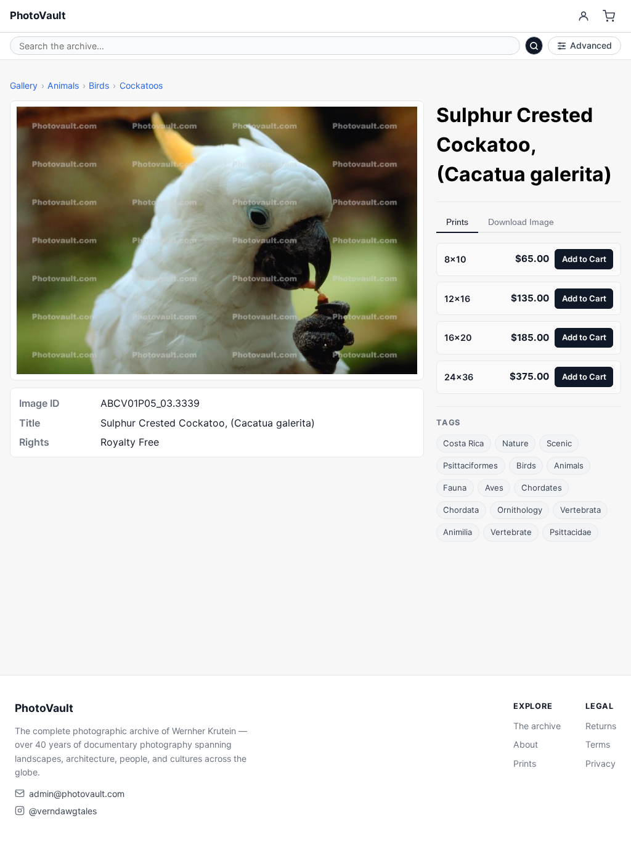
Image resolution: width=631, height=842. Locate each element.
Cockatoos (141, 85)
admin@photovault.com (76, 793)
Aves (494, 488)
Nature (515, 443)
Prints (457, 222)
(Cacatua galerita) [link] (524, 174)
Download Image (521, 222)
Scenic (559, 443)
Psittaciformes (470, 465)
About (525, 744)
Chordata (461, 510)
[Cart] (609, 16)
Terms (597, 744)
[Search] (534, 45)
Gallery (24, 85)
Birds (99, 85)
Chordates (541, 488)
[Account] (583, 16)
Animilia (457, 532)
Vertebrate (511, 532)
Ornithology (519, 510)
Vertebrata (580, 510)
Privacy (600, 763)
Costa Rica (463, 443)
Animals (63, 85)
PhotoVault (38, 15)
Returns (600, 726)
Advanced (591, 45)
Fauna (454, 488)
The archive (537, 726)
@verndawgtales (63, 811)
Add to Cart (584, 259)
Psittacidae (571, 532)
